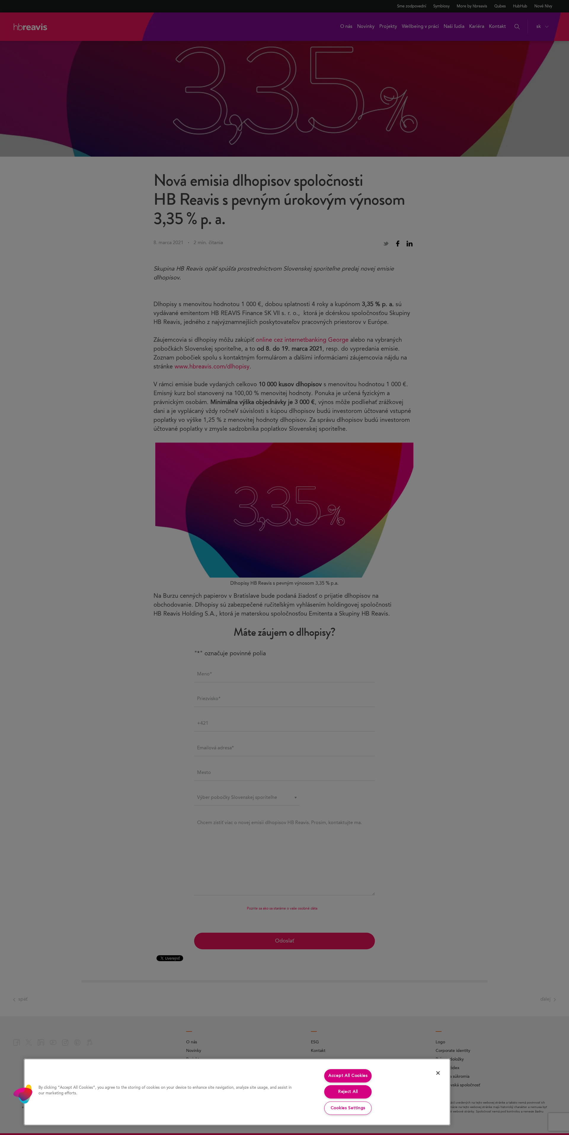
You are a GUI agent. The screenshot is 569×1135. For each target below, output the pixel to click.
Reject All (348, 1092)
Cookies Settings (348, 1108)
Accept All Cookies (348, 1076)
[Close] (438, 1073)
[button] (22, 1094)
